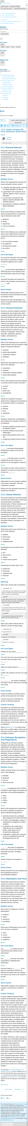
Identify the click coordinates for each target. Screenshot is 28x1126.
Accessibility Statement (6, 1118)
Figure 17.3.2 (10, 727)
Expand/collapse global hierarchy (2, 126)
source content (17, 1076)
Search (3, 1124)
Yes (4, 1098)
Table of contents (7, 143)
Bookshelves (17, 125)
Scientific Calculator (8, 86)
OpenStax (8, 137)
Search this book (4, 29)
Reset (2, 44)
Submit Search (4, 34)
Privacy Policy (11, 1116)
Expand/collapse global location (26, 125)
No (9, 1098)
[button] (5, 97)
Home (8, 125)
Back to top (3, 1084)
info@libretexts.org (8, 1120)
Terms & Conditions (20, 1116)
